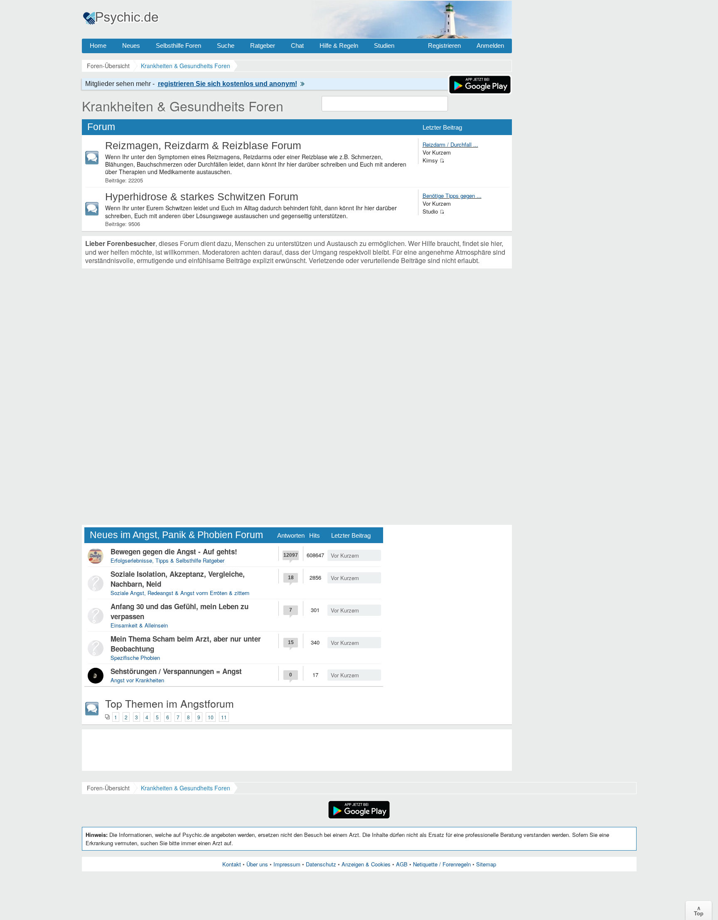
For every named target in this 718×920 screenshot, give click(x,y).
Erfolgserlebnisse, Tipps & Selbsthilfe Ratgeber (167, 560)
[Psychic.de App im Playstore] (480, 92)
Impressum (286, 864)
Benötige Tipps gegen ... (452, 195)
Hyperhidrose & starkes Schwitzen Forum (201, 196)
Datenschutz (321, 864)
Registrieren (444, 45)
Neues (131, 45)
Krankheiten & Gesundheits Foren (182, 105)
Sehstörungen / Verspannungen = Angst (176, 671)
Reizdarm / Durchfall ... (450, 144)
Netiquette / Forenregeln (442, 864)
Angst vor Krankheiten (137, 680)
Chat (297, 45)
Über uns (257, 864)
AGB (402, 864)
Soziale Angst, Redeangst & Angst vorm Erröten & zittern (180, 593)
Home (98, 45)
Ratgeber (262, 45)
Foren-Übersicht (108, 788)
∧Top (698, 910)
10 (211, 717)
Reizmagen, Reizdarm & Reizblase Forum (203, 145)
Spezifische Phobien (135, 658)
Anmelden (490, 45)
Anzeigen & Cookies (366, 864)
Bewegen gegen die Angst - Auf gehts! (174, 551)
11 (224, 717)
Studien (384, 45)
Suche (225, 45)
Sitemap (486, 864)
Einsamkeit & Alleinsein (139, 625)
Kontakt (231, 864)
